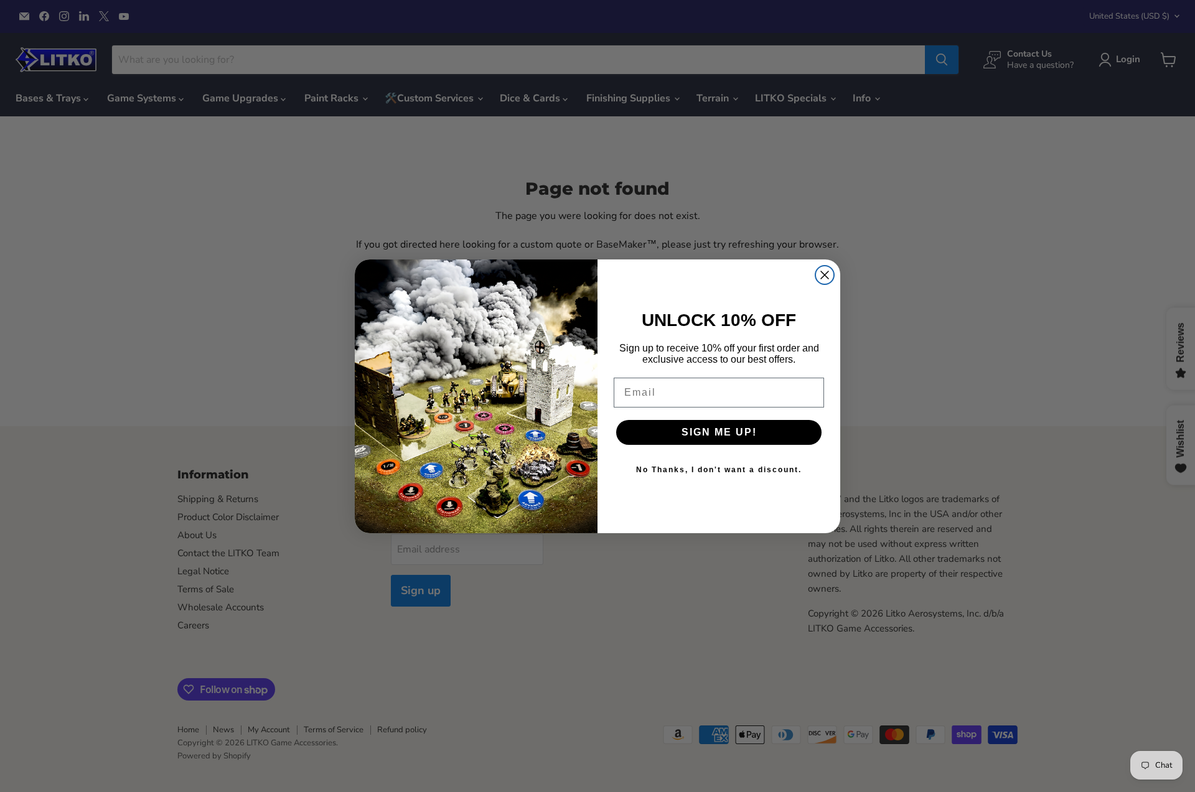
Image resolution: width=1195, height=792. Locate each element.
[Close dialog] (824, 275)
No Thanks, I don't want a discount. (719, 469)
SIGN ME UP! (719, 432)
